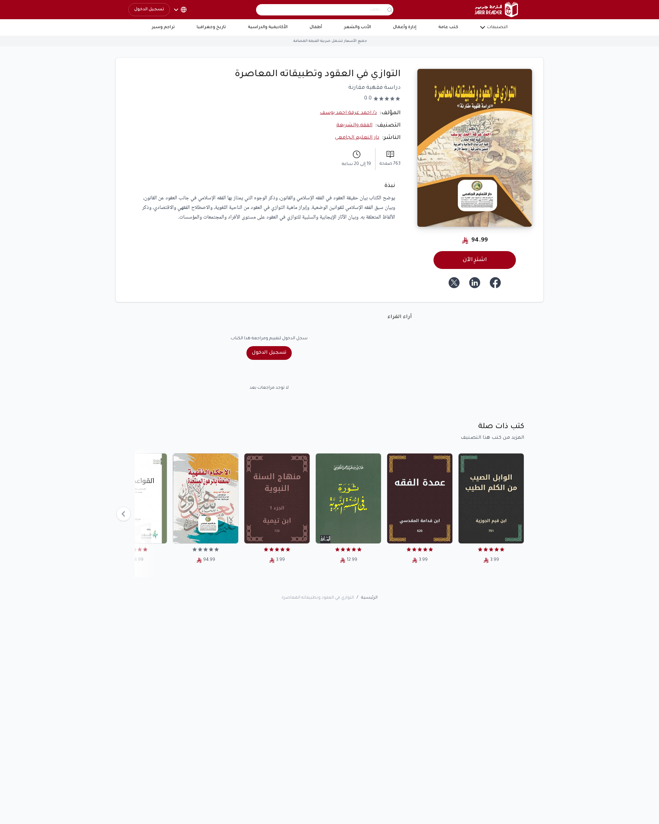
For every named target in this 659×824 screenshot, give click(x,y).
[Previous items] (123, 514)
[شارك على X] (454, 282)
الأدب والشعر (357, 27)
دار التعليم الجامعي (357, 138)
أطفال (316, 27)
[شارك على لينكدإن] (474, 282)
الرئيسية (369, 598)
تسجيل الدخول (149, 9)
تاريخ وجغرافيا (211, 27)
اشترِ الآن (475, 260)
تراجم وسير (163, 27)
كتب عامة (448, 27)
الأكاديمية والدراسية (268, 27)
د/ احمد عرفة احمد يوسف (348, 113)
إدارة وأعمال (404, 27)
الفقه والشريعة (354, 125)
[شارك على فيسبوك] (495, 282)
